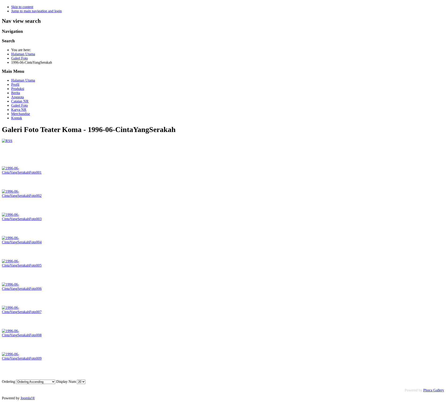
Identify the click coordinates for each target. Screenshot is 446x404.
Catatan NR (20, 101)
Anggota (17, 97)
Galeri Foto (19, 105)
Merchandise (20, 114)
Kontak (16, 118)
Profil (15, 84)
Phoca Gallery (433, 390)
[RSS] (7, 141)
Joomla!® (27, 398)
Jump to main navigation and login (36, 11)
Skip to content (22, 7)
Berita (15, 93)
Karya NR (18, 110)
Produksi (17, 89)
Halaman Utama (23, 80)
